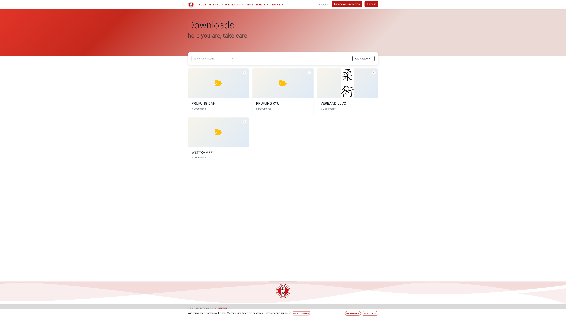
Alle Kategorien (363, 58)
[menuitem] (202, 5)
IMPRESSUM (222, 308)
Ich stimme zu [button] (370, 313)
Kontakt (371, 4)
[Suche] (233, 58)
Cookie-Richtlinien (301, 313)
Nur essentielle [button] (352, 313)
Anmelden (322, 4)
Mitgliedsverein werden (347, 4)
